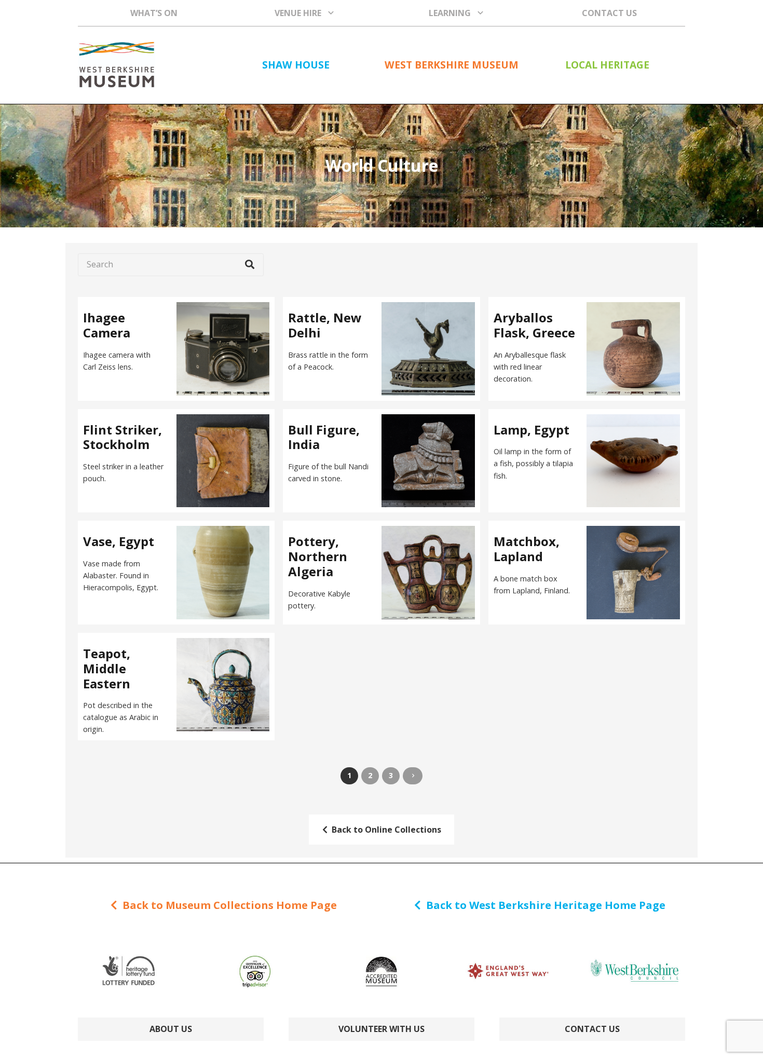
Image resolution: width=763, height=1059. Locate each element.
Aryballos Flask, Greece (534, 325)
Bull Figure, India (324, 437)
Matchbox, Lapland (527, 549)
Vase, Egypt (118, 541)
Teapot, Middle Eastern (106, 668)
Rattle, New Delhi (325, 325)
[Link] (116, 65)
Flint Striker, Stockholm (122, 437)
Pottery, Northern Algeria (317, 556)
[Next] (413, 776)
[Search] (249, 264)
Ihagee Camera (106, 325)
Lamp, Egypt (531, 429)
